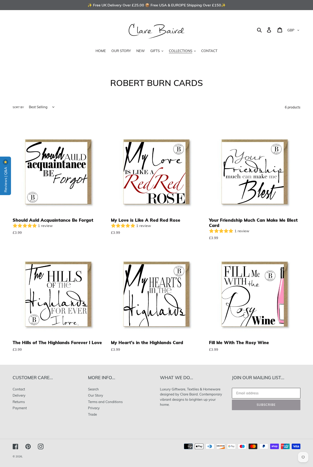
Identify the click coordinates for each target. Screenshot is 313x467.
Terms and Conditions (105, 402)
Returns (19, 402)
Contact (19, 389)
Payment (20, 408)
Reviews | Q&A (5, 179)
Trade (92, 414)
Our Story (95, 395)
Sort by (18, 107)
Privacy (94, 408)
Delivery (19, 395)
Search (93, 389)
